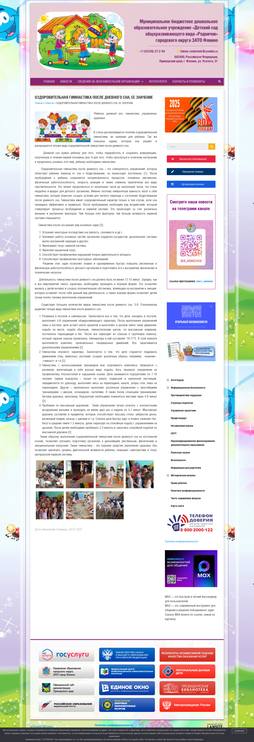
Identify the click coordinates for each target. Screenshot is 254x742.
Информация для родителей (186, 467)
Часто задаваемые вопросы (186, 498)
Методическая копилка (183, 475)
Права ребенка (179, 483)
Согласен (239, 731)
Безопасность (178, 460)
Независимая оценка (182, 425)
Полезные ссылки (180, 452)
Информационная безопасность (188, 387)
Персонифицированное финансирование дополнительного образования (193, 443)
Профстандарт (179, 418)
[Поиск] (211, 146)
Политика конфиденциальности (188, 490)
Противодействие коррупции (186, 395)
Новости (66, 81)
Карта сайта (177, 505)
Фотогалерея (158, 81)
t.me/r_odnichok (204, 281)
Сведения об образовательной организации (109, 81)
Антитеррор (177, 380)
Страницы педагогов (182, 402)
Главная (49, 81)
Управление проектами (183, 410)
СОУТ (173, 433)
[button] (219, 81)
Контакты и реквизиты (189, 81)
